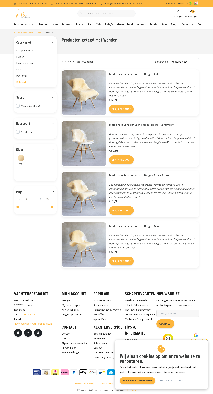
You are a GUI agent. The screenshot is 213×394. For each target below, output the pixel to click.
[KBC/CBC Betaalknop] (111, 372)
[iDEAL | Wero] (55, 372)
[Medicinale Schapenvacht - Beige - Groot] (82, 244)
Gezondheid (125, 24)
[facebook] (18, 333)
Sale (164, 24)
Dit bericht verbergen (137, 380)
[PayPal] (74, 372)
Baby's (109, 24)
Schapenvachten (24, 24)
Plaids (80, 24)
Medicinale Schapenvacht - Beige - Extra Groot (139, 175)
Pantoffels (94, 24)
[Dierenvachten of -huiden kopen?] (22, 13)
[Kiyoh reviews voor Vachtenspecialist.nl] (191, 3)
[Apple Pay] (83, 372)
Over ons (188, 24)
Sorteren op (161, 61)
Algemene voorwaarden (84, 383)
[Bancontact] (102, 372)
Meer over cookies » (170, 380)
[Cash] (46, 372)
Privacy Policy (107, 383)
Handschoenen (62, 24)
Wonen (141, 24)
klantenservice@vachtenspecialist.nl (33, 323)
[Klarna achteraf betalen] (65, 372)
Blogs (174, 24)
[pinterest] (38, 333)
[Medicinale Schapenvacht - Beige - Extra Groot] (82, 194)
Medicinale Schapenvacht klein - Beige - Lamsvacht (142, 125)
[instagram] (28, 333)
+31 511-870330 (27, 314)
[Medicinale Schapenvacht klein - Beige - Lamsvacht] (82, 143)
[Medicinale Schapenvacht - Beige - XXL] (82, 92)
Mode (153, 24)
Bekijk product (121, 109)
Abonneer (165, 323)
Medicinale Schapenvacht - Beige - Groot (135, 226)
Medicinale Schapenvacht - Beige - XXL (134, 74)
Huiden (44, 24)
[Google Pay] (93, 372)
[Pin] (37, 372)
